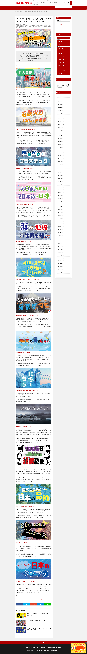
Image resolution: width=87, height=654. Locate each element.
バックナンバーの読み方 (52, 2)
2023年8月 (60, 198)
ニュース (61, 65)
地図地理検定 (68, 83)
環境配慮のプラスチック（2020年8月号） (25, 168)
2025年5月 (60, 138)
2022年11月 (61, 223)
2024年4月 (60, 175)
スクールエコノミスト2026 (36, 6)
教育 (66, 86)
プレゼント (61, 59)
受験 (60, 53)
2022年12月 (61, 221)
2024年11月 (61, 155)
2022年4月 (60, 243)
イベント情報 (61, 70)
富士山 (35, 25)
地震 (50, 26)
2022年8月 (60, 232)
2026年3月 (60, 110)
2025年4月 (60, 141)
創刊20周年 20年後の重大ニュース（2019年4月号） (28, 542)
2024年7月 (60, 167)
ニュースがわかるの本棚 (64, 68)
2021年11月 (61, 257)
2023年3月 (60, 212)
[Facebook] (19, 604)
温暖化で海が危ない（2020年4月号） (24, 352)
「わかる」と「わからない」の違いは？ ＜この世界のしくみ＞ (39, 628)
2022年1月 (60, 252)
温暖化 (39, 26)
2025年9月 (60, 127)
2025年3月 (60, 144)
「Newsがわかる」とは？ (38, 0)
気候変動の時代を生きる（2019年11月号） (25, 426)
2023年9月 (60, 195)
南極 (33, 25)
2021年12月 (61, 255)
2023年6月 (60, 204)
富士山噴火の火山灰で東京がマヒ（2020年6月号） (27, 315)
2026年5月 (60, 104)
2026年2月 (60, 113)
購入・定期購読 (47, 0)
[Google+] (33, 604)
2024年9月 (60, 161)
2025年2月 (60, 147)
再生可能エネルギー (63, 86)
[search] (71, 7)
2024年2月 (60, 181)
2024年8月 (60, 164)
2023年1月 (60, 218)
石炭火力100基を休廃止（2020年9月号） (25, 129)
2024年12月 (61, 152)
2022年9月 (60, 229)
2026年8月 (60, 96)
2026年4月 (60, 107)
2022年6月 (60, 238)
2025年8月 (60, 130)
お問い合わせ (35, 4)
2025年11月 (61, 121)
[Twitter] (26, 604)
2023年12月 (61, 186)
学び (59, 44)
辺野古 (38, 25)
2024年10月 (61, 158)
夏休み (20, 27)
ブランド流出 (25, 25)
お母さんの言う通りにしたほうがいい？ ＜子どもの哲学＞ (39, 614)
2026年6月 (60, 101)
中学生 (44, 26)
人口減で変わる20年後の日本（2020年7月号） (26, 204)
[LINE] (47, 604)
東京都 (49, 25)
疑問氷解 (28, 6)
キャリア (60, 56)
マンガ (60, 48)
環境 (41, 26)
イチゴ (29, 25)
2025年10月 (61, 124)
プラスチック (29, 26)
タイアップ (61, 62)
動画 (60, 73)
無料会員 (53, 0)
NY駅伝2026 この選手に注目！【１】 (37, 620)
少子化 (46, 26)
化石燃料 (60, 86)
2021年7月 (60, 269)
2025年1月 (60, 150)
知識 (20, 11)
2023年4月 (60, 209)
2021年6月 (60, 272)
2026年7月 (60, 98)
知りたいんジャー (59, 85)
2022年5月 (60, 240)
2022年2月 (60, 249)
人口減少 (33, 26)
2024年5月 (60, 172)
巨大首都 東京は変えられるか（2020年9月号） (27, 90)
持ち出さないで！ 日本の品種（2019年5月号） (26, 506)
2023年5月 (60, 206)
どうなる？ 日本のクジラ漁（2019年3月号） (27, 581)
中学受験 (24, 6)
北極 (18, 25)
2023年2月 (60, 215)
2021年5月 (60, 274)
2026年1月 (60, 115)
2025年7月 (60, 133)
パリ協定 (36, 26)
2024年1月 (60, 184)
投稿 (60, 41)
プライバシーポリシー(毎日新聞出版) (39, 647)
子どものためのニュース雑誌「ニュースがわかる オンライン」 (47, 650)
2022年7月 (60, 235)
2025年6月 (60, 135)
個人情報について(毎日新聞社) (54, 647)
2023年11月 (61, 189)
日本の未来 (21, 25)
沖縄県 (17, 26)
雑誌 (41, 2)
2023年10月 (61, 192)
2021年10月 (61, 260)
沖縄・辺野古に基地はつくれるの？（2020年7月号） (27, 279)
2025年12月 (61, 118)
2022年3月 (60, 246)
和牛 (31, 25)
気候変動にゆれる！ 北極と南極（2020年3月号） (27, 390)
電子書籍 (44, 2)
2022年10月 (61, 226)
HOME (17, 11)
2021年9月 (60, 263)
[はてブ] (40, 604)
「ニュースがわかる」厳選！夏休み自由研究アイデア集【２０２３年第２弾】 (34, 11)
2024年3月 (60, 178)
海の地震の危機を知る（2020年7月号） (24, 241)
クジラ (17, 27)
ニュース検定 (63, 85)
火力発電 (41, 25)
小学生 (23, 26)
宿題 (25, 26)
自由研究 (20, 26)
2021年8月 (60, 266)
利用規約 (28, 647)
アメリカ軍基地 (45, 25)
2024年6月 (60, 169)
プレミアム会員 (36, 2)
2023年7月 (60, 201)
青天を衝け (63, 83)
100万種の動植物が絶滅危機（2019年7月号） (26, 467)
